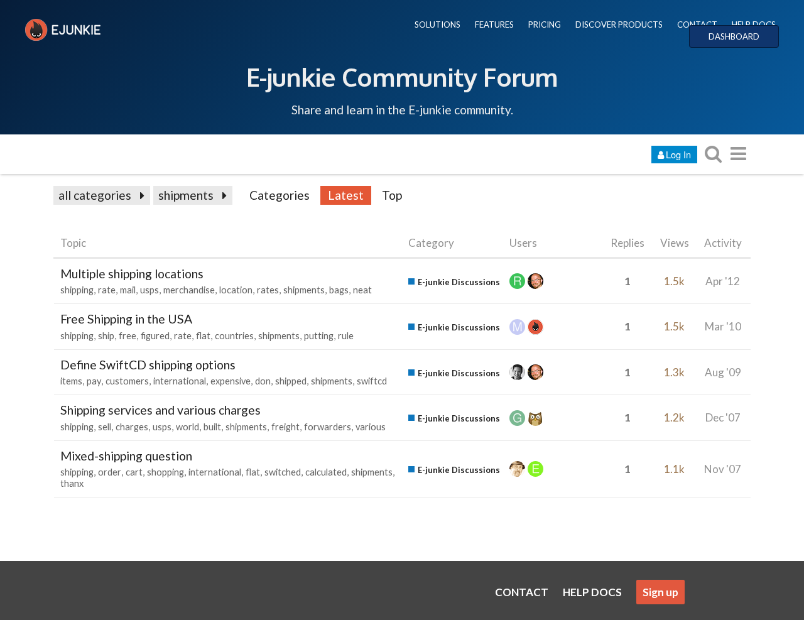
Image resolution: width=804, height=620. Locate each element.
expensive (230, 381)
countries (234, 335)
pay (94, 381)
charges (132, 426)
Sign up (660, 592)
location (236, 290)
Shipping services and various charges (160, 410)
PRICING (544, 24)
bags (339, 290)
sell (104, 426)
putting (319, 335)
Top (392, 195)
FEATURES (494, 24)
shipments (186, 195)
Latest (346, 195)
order (109, 472)
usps (149, 290)
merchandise (189, 290)
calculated (326, 472)
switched (282, 472)
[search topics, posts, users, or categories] (712, 153)
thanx (72, 483)
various (371, 426)
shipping (77, 290)
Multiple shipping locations (132, 273)
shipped (291, 381)
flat (203, 335)
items (71, 381)
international (179, 381)
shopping (165, 472)
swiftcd (372, 381)
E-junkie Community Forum (402, 76)
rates (268, 290)
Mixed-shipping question (126, 456)
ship (106, 335)
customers (127, 381)
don (263, 381)
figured (155, 335)
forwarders (327, 426)
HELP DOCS (754, 24)
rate (107, 290)
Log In (678, 154)
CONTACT (697, 24)
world (187, 426)
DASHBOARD (734, 36)
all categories (94, 195)
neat (362, 290)
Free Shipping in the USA (126, 319)
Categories (279, 195)
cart (134, 472)
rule (346, 335)
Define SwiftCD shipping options (148, 364)
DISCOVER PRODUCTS (619, 24)
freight (285, 426)
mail (128, 290)
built (212, 426)
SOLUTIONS (437, 24)
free (127, 335)
